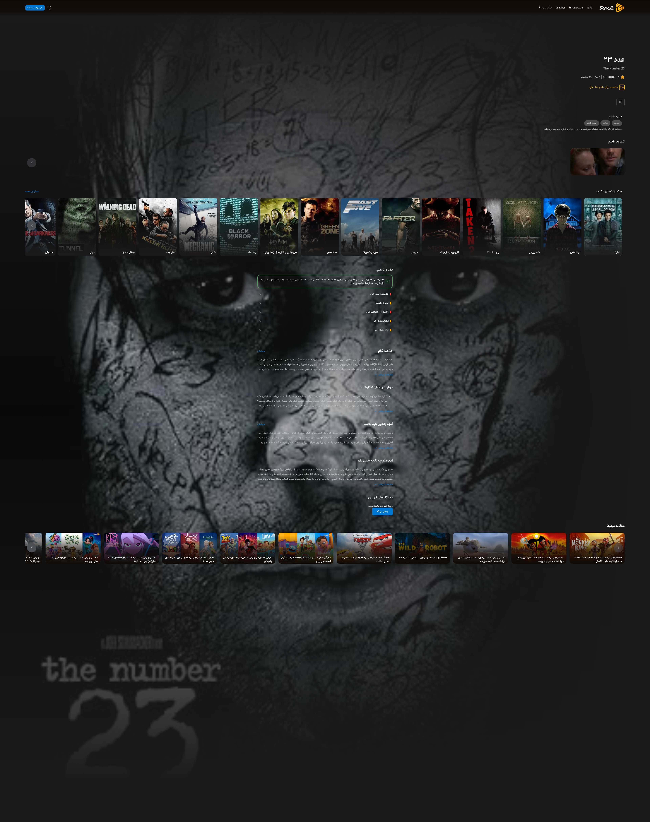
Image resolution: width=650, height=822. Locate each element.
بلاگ (589, 8)
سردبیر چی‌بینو (609, 558)
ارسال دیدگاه (382, 511)
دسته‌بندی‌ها (576, 8)
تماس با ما (545, 8)
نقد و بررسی (596, 558)
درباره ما (560, 8)
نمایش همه (32, 191)
